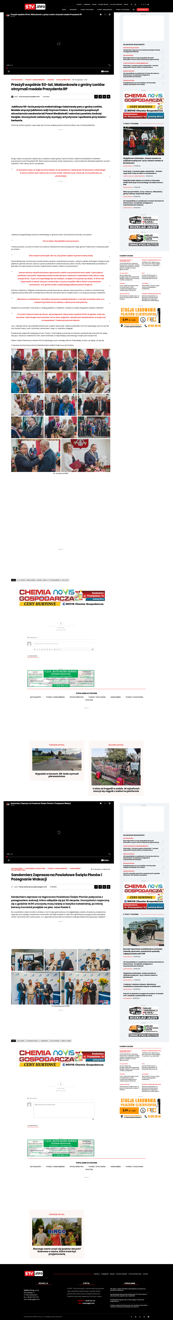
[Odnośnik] (55, 649)
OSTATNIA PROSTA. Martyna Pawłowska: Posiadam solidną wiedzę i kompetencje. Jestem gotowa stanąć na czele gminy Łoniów (129, 266)
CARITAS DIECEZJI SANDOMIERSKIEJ (135, 63)
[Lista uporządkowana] (45, 649)
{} (57, 649)
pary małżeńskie (55, 580)
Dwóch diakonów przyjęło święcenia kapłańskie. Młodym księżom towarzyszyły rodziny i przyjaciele (129, 277)
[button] (135, 4)
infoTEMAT (145, 283)
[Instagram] (144, 5)
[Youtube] (148, 5)
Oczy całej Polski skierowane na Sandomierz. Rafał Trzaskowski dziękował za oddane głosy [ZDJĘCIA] (129, 288)
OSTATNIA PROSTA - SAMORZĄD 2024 (126, 260)
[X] (146, 5)
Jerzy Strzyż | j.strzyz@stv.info (29, 96)
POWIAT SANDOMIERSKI (35, 80)
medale (45, 580)
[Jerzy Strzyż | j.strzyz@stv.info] (12, 97)
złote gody (65, 580)
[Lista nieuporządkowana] (47, 649)
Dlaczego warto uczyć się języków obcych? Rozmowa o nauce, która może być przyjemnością (141, 58)
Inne (143, 273)
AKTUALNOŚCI (17, 80)
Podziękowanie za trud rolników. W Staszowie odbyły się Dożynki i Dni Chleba (139, 83)
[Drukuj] (108, 96)
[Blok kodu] (52, 649)
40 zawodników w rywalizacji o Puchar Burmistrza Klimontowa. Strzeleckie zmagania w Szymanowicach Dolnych (141, 75)
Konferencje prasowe (131, 47)
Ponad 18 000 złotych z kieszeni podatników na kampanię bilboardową (149, 276)
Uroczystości (124, 273)
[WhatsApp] (104, 96)
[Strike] (42, 649)
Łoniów (50, 80)
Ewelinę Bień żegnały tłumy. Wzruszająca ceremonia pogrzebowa (127, 1300)
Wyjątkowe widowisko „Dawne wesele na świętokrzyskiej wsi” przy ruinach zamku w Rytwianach (143, 160)
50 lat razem (21, 580)
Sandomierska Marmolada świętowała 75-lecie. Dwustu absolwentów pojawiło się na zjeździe (128, 1295)
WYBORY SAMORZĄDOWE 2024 (151, 260)
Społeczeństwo (63, 80)
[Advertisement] (60, 143)
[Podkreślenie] (39, 649)
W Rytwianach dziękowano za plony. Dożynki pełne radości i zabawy (129, 297)
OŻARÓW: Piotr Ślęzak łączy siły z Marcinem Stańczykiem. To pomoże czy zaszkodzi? (151, 263)
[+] (60, 649)
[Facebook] (142, 5)
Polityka (122, 283)
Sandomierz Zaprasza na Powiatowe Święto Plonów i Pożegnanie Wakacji (141, 51)
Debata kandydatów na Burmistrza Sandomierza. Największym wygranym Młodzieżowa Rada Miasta (150, 298)
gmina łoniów (31, 580)
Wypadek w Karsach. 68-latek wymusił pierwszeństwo (57, 775)
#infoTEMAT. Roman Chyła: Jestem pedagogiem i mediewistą (150, 287)
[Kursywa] (37, 649)
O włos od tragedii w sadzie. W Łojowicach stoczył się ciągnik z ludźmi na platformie (116, 790)
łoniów (39, 580)
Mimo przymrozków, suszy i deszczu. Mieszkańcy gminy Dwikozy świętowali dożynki (142, 193)
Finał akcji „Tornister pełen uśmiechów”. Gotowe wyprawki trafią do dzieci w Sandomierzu (140, 66)
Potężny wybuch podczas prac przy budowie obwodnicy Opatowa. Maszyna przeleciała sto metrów (128, 1306)
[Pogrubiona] (34, 649)
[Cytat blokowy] (50, 649)
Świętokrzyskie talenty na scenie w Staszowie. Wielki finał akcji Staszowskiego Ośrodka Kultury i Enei (143, 182)
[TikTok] (140, 1317)
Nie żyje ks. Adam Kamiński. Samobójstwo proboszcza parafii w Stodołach (128, 1289)
